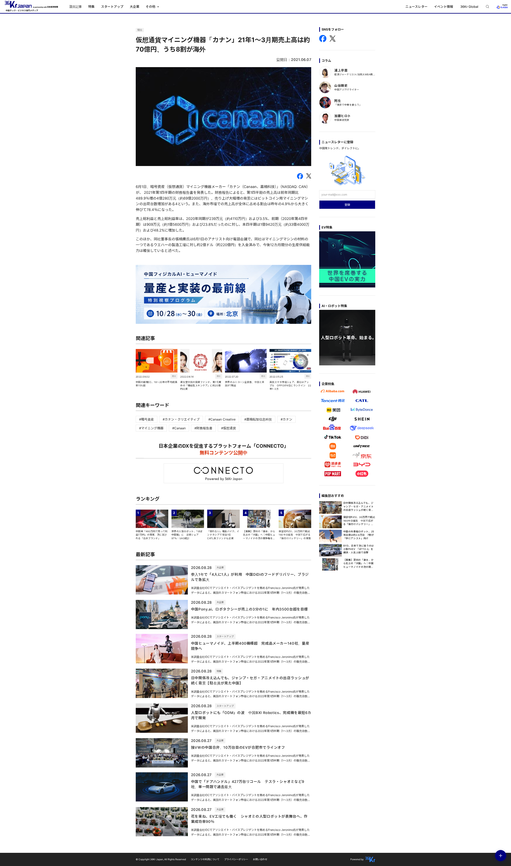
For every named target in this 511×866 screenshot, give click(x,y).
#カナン (286, 419)
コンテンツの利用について (205, 859)
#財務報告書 (203, 428)
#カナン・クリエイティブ (181, 419)
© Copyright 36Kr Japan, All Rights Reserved (161, 859)
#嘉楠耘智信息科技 (258, 419)
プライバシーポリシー (236, 859)
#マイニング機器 (151, 428)
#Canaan (179, 428)
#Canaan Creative (222, 419)
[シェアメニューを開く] (500, 855)
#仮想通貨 (228, 428)
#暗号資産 (146, 419)
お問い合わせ (260, 859)
